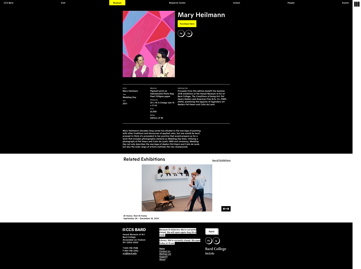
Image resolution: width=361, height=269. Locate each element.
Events (345, 2)
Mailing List (165, 253)
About (162, 259)
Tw (188, 33)
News (162, 248)
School (236, 2)
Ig (216, 240)
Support (163, 256)
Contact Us (164, 251)
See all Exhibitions (221, 160)
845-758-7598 (131, 247)
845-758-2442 (131, 250)
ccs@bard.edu (130, 253)
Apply (212, 231)
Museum (117, 2)
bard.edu (209, 253)
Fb (181, 33)
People (291, 2)
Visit (63, 2)
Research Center (177, 2)
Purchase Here (187, 23)
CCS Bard (8, 2)
